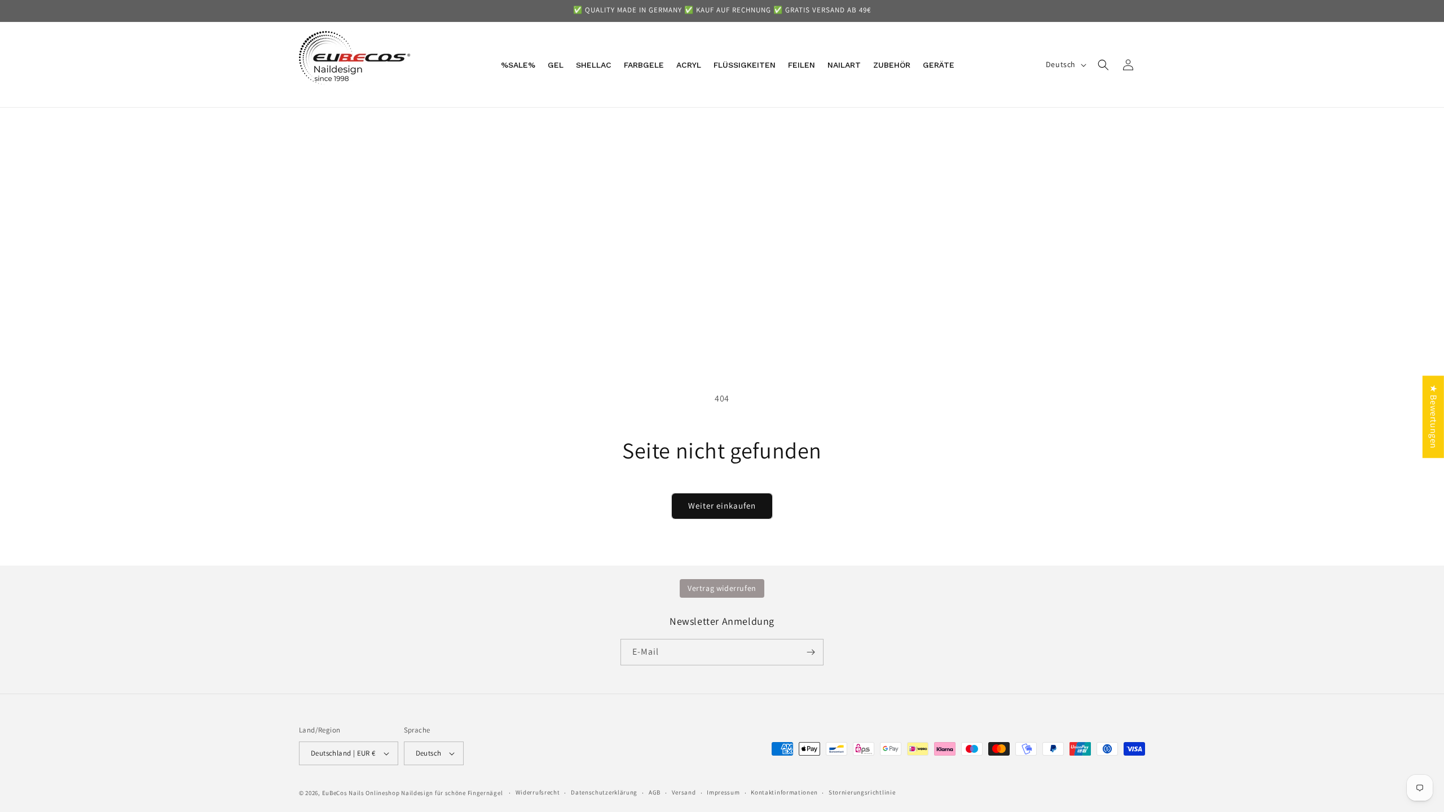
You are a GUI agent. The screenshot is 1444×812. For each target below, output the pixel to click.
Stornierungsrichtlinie (862, 792)
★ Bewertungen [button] (1433, 417)
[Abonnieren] (810, 652)
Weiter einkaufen (722, 505)
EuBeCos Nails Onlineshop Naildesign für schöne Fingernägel (412, 793)
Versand (684, 792)
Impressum (723, 792)
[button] (1103, 64)
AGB (655, 792)
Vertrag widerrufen (722, 588)
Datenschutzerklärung (604, 792)
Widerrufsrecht (538, 792)
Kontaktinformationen (784, 792)
